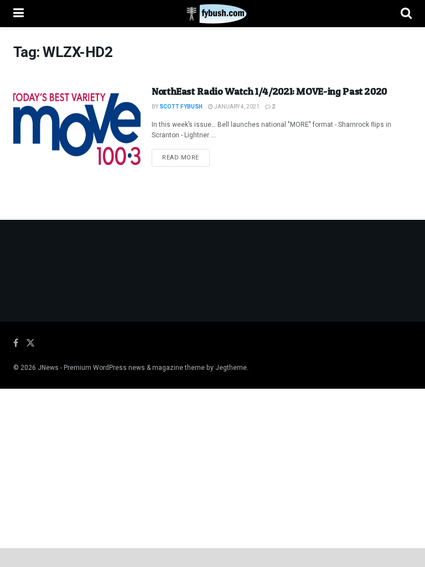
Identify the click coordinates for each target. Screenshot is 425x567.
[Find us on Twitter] (30, 343)
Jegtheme (231, 368)
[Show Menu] (18, 13)
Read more (186, 157)
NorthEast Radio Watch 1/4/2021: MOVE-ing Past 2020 (269, 91)
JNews (48, 368)
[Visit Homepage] (212, 14)
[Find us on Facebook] (15, 343)
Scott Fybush (181, 107)
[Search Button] (406, 13)
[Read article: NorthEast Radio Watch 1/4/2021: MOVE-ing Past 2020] (77, 129)
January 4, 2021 (236, 107)
